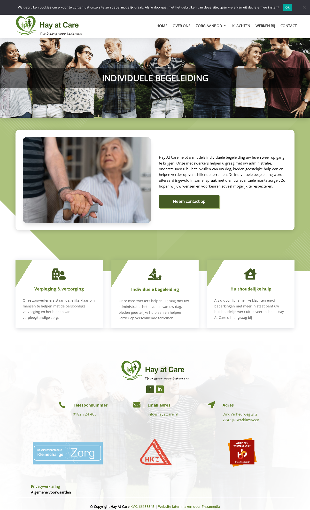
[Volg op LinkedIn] (160, 389)
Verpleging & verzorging (59, 289)
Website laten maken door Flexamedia (189, 506)
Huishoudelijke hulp (250, 289)
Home (161, 25)
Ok (287, 7)
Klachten (241, 25)
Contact (288, 25)
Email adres (159, 405)
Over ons (181, 25)
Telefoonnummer (90, 405)
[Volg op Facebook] (150, 389)
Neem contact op (189, 201)
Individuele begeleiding (155, 289)
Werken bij (265, 25)
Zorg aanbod (209, 25)
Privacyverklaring (45, 486)
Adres (228, 405)
